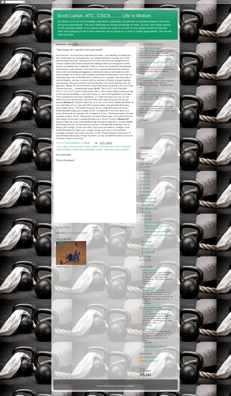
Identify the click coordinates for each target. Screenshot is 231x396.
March (148, 245)
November (149, 202)
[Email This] (100, 143)
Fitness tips (104, 147)
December (149, 198)
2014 (145, 185)
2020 (145, 171)
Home (95, 227)
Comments (148, 156)
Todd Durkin (108, 150)
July (147, 212)
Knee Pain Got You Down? (151, 49)
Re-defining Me (146, 104)
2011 (145, 195)
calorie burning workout (73, 147)
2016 (145, 181)
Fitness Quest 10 (64, 91)
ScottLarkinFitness (150, 357)
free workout (115, 147)
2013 (145, 188)
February (149, 249)
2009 (145, 260)
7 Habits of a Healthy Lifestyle (152, 92)
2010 (145, 257)
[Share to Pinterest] (110, 143)
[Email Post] (96, 143)
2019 (145, 174)
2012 (145, 192)
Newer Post (62, 227)
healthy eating (78, 150)
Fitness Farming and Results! (152, 78)
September (150, 209)
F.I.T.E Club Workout (153, 222)
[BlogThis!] (103, 143)
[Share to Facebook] (108, 143)
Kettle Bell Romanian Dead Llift (157, 232)
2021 (145, 167)
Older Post (127, 227)
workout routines (122, 150)
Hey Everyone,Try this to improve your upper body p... (158, 227)
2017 (145, 178)
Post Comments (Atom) (77, 233)
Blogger (130, 386)
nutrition (98, 150)
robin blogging (149, 329)
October (148, 205)
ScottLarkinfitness (149, 361)
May (147, 219)
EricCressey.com (149, 270)
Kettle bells (89, 150)
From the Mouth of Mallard (154, 347)
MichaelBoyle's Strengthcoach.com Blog (153, 289)
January (148, 252)
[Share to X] (105, 143)
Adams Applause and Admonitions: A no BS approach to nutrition (157, 309)
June (147, 216)
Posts (145, 151)
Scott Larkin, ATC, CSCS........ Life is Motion (104, 15)
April (147, 242)
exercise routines (91, 147)
